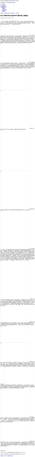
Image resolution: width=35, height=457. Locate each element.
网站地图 (1, 455)
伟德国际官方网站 (7, 13)
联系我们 (3, 11)
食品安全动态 (4, 10)
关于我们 (3, 8)
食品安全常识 (4, 9)
